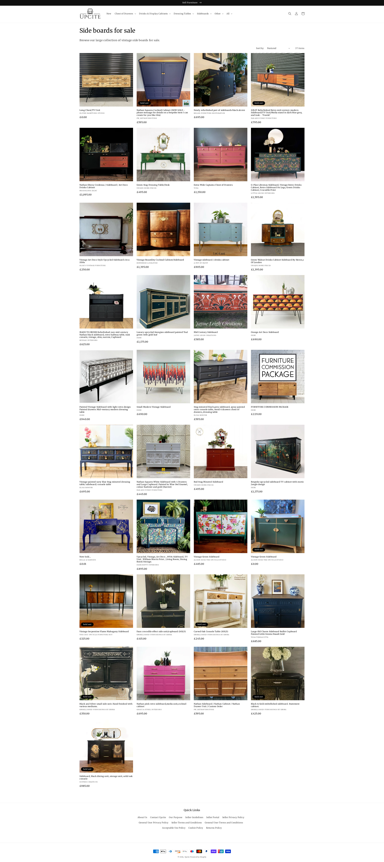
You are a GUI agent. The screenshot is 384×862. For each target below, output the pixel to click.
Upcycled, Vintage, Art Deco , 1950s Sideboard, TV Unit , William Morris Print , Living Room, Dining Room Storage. (162, 559)
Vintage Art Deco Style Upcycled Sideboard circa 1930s (104, 261)
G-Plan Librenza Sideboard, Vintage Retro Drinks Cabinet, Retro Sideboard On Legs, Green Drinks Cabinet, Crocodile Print (276, 187)
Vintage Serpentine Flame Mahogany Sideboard (104, 631)
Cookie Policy (195, 827)
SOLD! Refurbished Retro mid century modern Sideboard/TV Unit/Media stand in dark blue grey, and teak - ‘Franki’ (276, 113)
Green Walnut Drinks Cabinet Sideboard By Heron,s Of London (277, 261)
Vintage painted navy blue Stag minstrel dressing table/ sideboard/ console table (105, 483)
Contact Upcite (158, 817)
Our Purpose (175, 817)
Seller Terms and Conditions (186, 822)
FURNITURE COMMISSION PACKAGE (269, 407)
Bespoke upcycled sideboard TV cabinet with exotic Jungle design (277, 483)
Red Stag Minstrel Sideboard (208, 482)
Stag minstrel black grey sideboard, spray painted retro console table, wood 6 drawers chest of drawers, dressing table (219, 409)
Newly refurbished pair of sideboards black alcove (219, 110)
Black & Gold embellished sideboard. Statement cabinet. (275, 705)
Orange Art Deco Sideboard (265, 332)
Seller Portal (212, 817)
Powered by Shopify (198, 857)
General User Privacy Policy (153, 822)
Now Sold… (85, 557)
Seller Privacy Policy (233, 817)
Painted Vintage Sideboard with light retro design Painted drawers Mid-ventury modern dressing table (105, 409)
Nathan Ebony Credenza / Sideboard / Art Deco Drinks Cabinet (104, 186)
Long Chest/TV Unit (90, 110)
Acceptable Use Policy (174, 827)
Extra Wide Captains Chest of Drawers (213, 185)
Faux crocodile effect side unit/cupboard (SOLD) (161, 631)
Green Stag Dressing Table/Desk (153, 185)
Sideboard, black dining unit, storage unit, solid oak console (106, 777)
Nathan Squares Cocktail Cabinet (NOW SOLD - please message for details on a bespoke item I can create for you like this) (162, 113)
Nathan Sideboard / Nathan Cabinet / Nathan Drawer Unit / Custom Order (217, 705)
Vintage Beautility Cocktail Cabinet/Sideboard (160, 260)
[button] (125, 13)
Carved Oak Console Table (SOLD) (211, 631)
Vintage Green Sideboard (206, 557)
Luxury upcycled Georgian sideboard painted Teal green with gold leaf (162, 333)
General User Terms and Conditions (224, 822)
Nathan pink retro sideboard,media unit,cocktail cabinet (161, 705)
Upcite (187, 857)
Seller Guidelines (194, 817)
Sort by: (260, 48)
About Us (142, 817)
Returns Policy (214, 827)
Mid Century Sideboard (206, 332)
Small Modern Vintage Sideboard (154, 407)
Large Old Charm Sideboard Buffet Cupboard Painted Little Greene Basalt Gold (274, 632)
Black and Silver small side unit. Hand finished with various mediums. (106, 705)
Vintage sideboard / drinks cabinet (211, 260)
